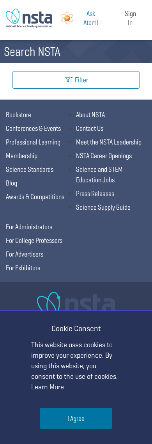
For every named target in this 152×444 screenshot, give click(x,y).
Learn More (47, 386)
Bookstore (18, 114)
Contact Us (89, 128)
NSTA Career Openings (104, 155)
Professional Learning (33, 141)
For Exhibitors (23, 267)
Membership (21, 155)
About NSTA (90, 114)
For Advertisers (24, 254)
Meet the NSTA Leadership (108, 141)
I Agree (76, 418)
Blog (11, 182)
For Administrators (29, 226)
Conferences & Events (33, 128)
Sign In (130, 18)
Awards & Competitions (35, 196)
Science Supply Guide (103, 207)
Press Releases (95, 193)
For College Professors (34, 240)
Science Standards (29, 169)
